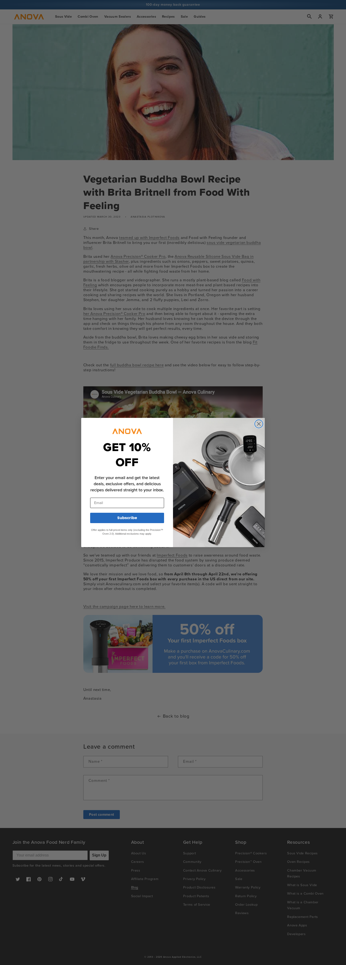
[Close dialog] (259, 424)
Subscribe (127, 518)
